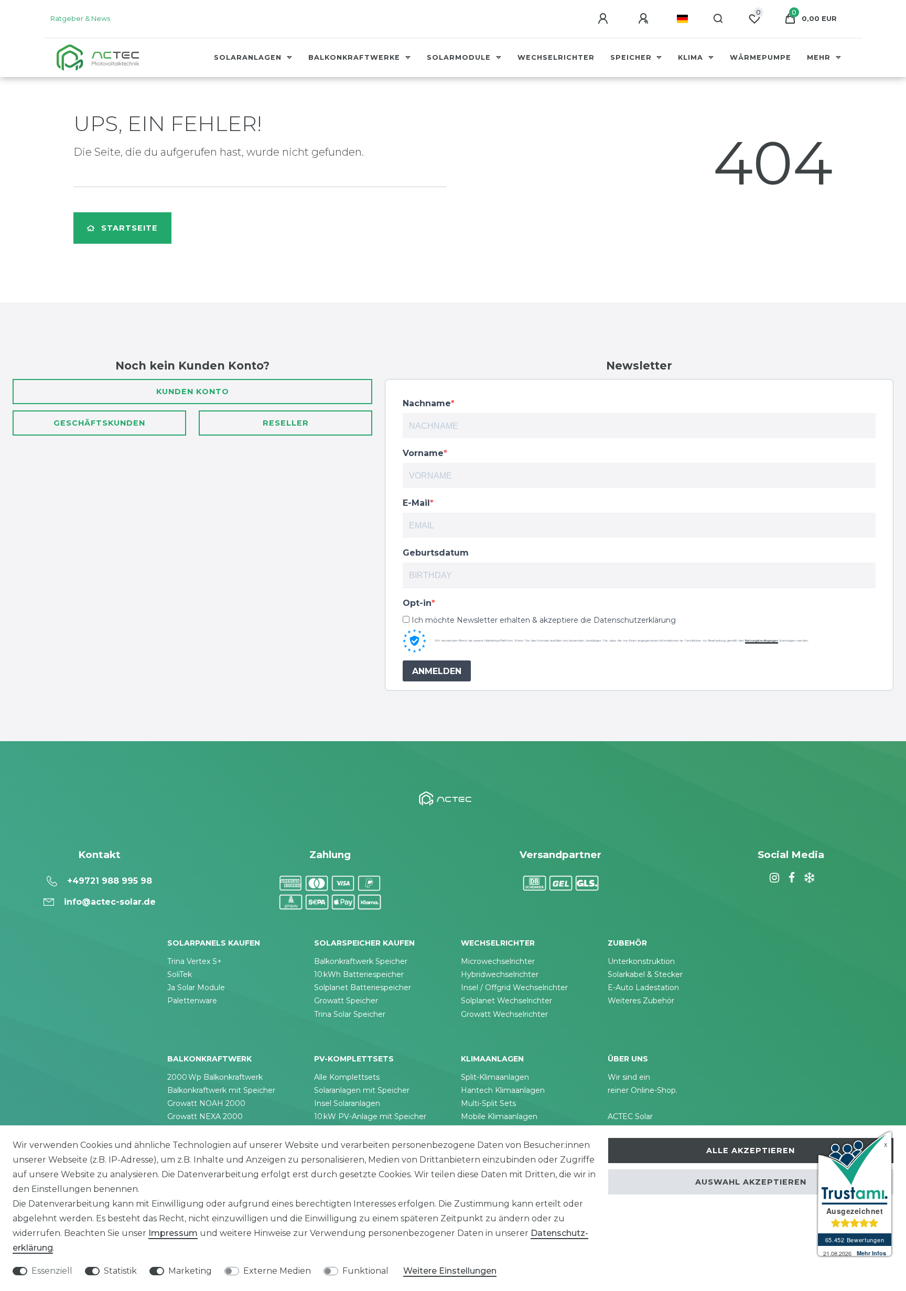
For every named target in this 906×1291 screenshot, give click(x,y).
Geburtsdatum (436, 553)
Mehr (820, 57)
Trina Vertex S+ (194, 961)
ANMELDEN (436, 671)
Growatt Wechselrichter (504, 1014)
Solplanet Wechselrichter (506, 1000)
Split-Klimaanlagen (495, 1077)
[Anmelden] (604, 19)
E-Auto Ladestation (643, 987)
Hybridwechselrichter (499, 974)
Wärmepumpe (760, 57)
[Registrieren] (644, 19)
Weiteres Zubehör (641, 1000)
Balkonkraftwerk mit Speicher (221, 1090)
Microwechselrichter (498, 961)
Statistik (120, 1271)
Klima (692, 57)
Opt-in (417, 603)
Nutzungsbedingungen (761, 640)
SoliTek (179, 974)
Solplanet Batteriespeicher (362, 987)
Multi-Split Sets (488, 1103)
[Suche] (718, 18)
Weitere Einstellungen (450, 1271)
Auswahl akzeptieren (750, 1182)
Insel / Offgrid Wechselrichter (514, 987)
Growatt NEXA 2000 (205, 1116)
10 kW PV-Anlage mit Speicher (370, 1116)
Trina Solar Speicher (349, 1014)
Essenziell (51, 1271)
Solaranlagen (249, 57)
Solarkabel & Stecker (645, 974)
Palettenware (192, 1000)
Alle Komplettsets (347, 1077)
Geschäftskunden (99, 423)
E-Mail (416, 503)
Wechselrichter (556, 57)
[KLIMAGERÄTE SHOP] (808, 878)
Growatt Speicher (346, 1000)
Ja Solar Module (196, 987)
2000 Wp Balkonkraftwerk (215, 1077)
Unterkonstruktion (641, 961)
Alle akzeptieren (750, 1150)
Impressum (173, 1233)
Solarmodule (460, 57)
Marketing (190, 1271)
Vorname (423, 453)
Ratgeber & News (80, 19)
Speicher (632, 57)
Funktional (365, 1271)
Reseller (286, 423)
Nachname (427, 403)
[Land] (682, 19)
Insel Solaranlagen (347, 1103)
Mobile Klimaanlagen (499, 1116)
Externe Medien (277, 1271)
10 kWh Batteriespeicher (359, 974)
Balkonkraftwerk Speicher (360, 961)
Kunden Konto (192, 391)
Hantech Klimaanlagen (503, 1090)
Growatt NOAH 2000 (206, 1103)
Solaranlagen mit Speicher (361, 1090)
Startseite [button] (129, 228)
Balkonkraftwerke (355, 57)
